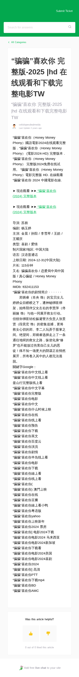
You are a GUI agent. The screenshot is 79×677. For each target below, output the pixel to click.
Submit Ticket (64, 10)
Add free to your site (42, 667)
